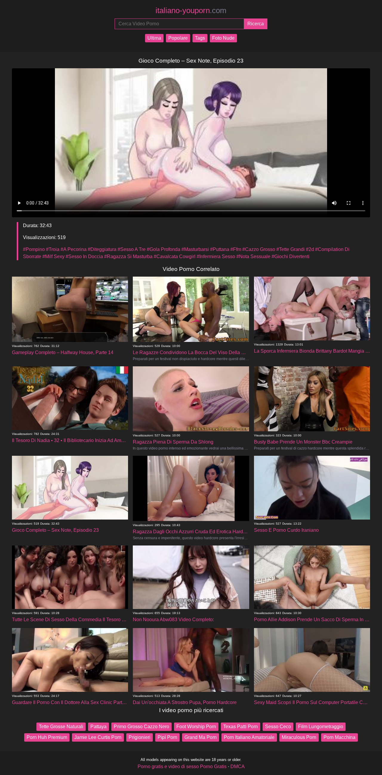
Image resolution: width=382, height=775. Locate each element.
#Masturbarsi (195, 249)
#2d (310, 249)
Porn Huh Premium (47, 737)
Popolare (178, 38)
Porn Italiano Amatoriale (249, 737)
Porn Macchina (339, 737)
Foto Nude (223, 38)
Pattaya (98, 726)
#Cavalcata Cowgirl (174, 256)
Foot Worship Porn (196, 726)
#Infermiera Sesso (216, 256)
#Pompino (34, 249)
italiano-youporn (191, 10)
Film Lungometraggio (320, 726)
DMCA (237, 766)
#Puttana (219, 249)
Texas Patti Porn (240, 726)
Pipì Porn (167, 737)
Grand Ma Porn (200, 737)
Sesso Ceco (278, 726)
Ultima (154, 38)
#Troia (52, 249)
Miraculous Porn (299, 737)
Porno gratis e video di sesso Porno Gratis (182, 766)
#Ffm (235, 249)
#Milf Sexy (53, 256)
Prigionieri (139, 737)
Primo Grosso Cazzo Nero (141, 726)
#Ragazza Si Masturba (128, 256)
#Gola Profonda (163, 249)
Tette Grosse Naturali (61, 726)
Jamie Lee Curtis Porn (97, 737)
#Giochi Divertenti (290, 256)
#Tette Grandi (290, 249)
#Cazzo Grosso (258, 249)
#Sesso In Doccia (84, 256)
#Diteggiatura (102, 249)
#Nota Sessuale (253, 256)
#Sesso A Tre (132, 249)
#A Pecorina (74, 249)
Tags (200, 38)
